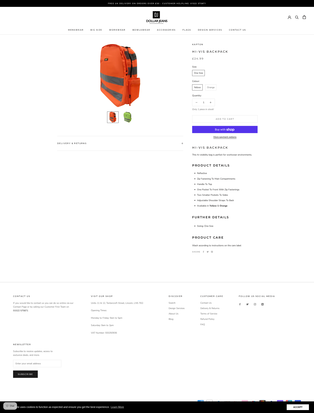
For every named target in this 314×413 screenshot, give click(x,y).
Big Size (96, 30)
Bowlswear (141, 30)
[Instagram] (255, 304)
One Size (198, 73)
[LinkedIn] (262, 304)
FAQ (202, 324)
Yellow (197, 87)
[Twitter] (208, 252)
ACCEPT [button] (298, 407)
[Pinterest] (212, 252)
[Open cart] (304, 17)
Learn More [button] (117, 407)
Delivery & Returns (72, 143)
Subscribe (25, 374)
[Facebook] (203, 252)
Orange (211, 87)
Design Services (210, 30)
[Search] (297, 17)
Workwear (117, 30)
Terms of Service (208, 313)
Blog (171, 319)
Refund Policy (207, 319)
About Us (173, 313)
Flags (187, 30)
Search (172, 302)
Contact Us (237, 30)
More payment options (224, 137)
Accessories (166, 30)
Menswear (76, 30)
